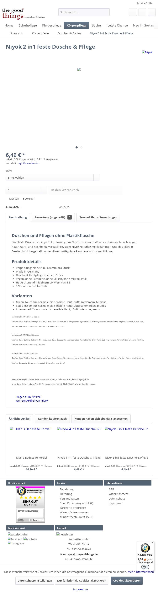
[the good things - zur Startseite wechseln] (23, 14)
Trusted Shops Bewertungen (98, 217)
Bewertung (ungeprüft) (52, 217)
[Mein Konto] (142, 12)
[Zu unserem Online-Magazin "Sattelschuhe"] (17, 534)
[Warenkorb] (152, 12)
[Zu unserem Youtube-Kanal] (30, 539)
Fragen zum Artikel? (28, 397)
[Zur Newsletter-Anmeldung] (64, 534)
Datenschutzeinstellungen (35, 580)
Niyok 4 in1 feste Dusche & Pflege (79, 457)
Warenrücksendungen (74, 512)
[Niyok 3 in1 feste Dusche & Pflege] (126, 440)
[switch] (145, 567)
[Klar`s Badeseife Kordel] (31, 440)
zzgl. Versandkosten (28, 163)
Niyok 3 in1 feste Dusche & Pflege (126, 457)
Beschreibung (18, 217)
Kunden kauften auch (52, 418)
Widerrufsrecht (118, 494)
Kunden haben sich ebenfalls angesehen (101, 418)
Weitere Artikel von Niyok (31, 400)
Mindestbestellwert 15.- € (76, 517)
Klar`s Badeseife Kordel (31, 457)
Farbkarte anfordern (73, 508)
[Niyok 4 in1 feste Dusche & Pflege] (79, 440)
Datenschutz (117, 498)
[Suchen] (106, 12)
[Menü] (152, 543)
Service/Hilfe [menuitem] (144, 3)
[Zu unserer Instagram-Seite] (16, 543)
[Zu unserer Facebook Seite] (15, 539)
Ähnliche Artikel (19, 418)
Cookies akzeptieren (126, 580)
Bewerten (28, 198)
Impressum (116, 503)
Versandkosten (69, 498)
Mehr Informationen (141, 572)
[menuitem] (84, 12)
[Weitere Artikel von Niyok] (147, 57)
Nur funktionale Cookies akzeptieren (81, 580)
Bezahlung (67, 489)
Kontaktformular (79, 539)
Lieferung (66, 494)
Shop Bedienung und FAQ (76, 503)
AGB (111, 489)
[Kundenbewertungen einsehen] (30, 504)
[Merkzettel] (133, 12)
